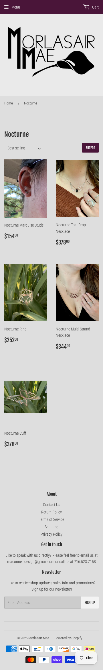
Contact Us (51, 504)
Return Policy (51, 512)
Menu (15, 7)
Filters (90, 148)
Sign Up (90, 603)
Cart (95, 7)
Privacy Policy (51, 534)
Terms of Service (51, 519)
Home (8, 103)
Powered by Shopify (68, 638)
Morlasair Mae (38, 638)
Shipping (51, 527)
